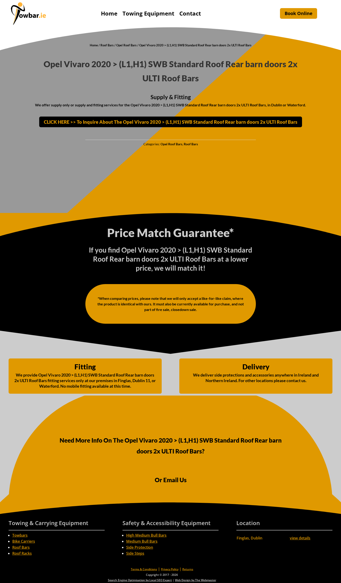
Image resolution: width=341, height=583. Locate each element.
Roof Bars (107, 45)
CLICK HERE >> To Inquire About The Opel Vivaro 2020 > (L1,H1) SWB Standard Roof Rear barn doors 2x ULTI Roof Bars (170, 122)
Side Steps (135, 553)
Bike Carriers (23, 541)
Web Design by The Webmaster (195, 580)
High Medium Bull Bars (146, 535)
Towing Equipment (148, 13)
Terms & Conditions (144, 569)
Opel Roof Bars (126, 45)
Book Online (298, 13)
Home (109, 13)
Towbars (20, 535)
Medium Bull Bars (142, 541)
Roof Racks (22, 553)
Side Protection (139, 547)
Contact (190, 13)
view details (300, 538)
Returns (187, 569)
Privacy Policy (169, 569)
